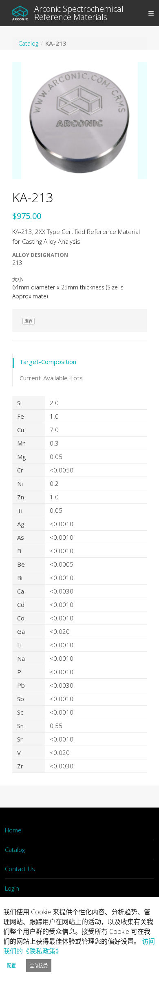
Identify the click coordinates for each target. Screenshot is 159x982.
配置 (11, 965)
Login (12, 888)
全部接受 (39, 965)
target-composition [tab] (47, 361)
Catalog (15, 849)
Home (13, 830)
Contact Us (20, 869)
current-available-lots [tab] (51, 378)
